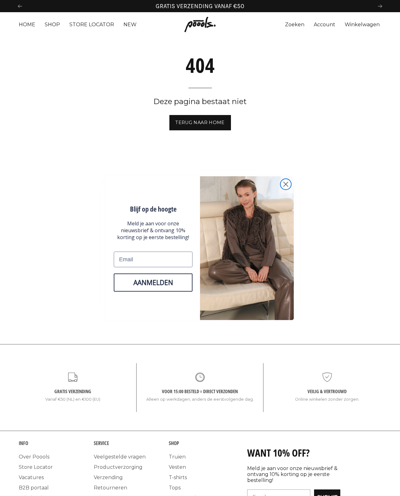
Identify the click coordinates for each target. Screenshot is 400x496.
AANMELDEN (153, 282)
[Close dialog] (285, 184)
